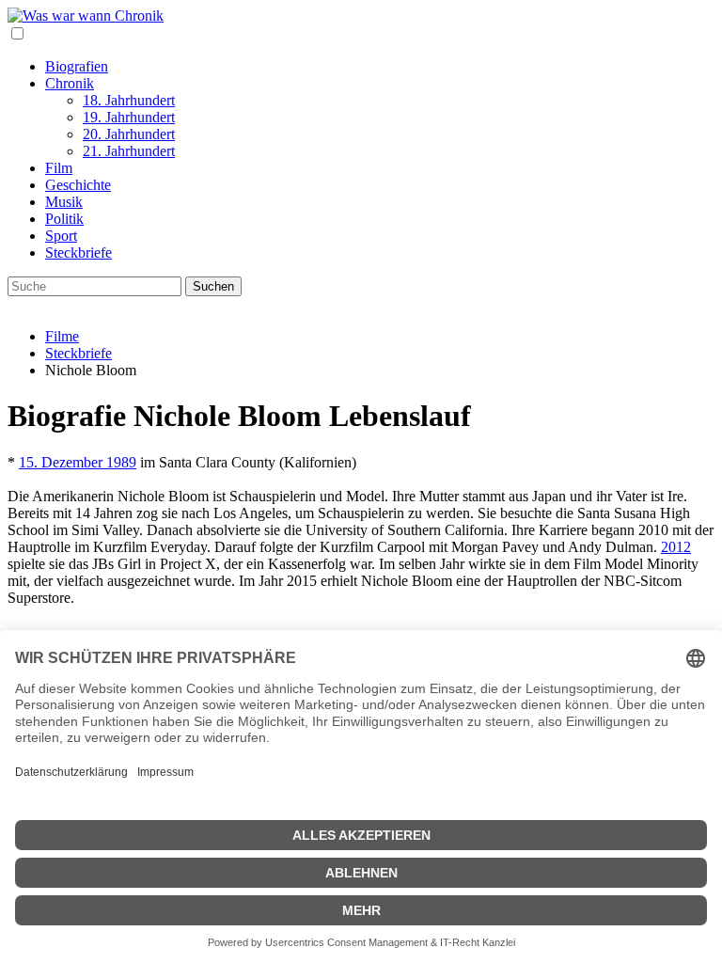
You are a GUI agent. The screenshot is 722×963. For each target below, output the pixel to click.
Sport (61, 236)
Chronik (69, 83)
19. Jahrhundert (129, 117)
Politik (64, 219)
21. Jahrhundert (129, 151)
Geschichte (78, 185)
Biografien (76, 66)
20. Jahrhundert (129, 134)
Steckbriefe (78, 252)
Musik (64, 202)
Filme (62, 336)
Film (58, 168)
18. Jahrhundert (129, 100)
